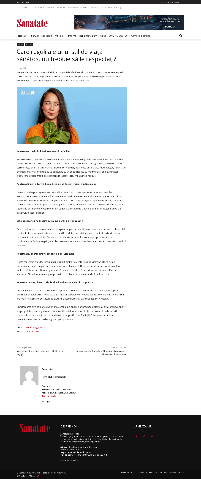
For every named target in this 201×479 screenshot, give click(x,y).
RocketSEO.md (29, 476)
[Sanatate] (29, 385)
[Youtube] (152, 436)
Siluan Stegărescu (35, 327)
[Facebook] (43, 401)
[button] (180, 35)
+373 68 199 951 (84, 455)
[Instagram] (48, 401)
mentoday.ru (32, 331)
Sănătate (29, 44)
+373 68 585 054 (99, 455)
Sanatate (47, 369)
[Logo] (42, 22)
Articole (20, 44)
